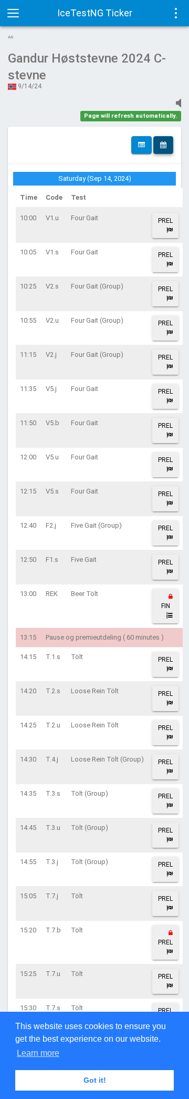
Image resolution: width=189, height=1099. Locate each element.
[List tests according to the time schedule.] (163, 145)
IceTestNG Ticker (94, 12)
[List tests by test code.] (141, 145)
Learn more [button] (38, 1053)
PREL (165, 220)
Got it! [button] (94, 1080)
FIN (165, 606)
